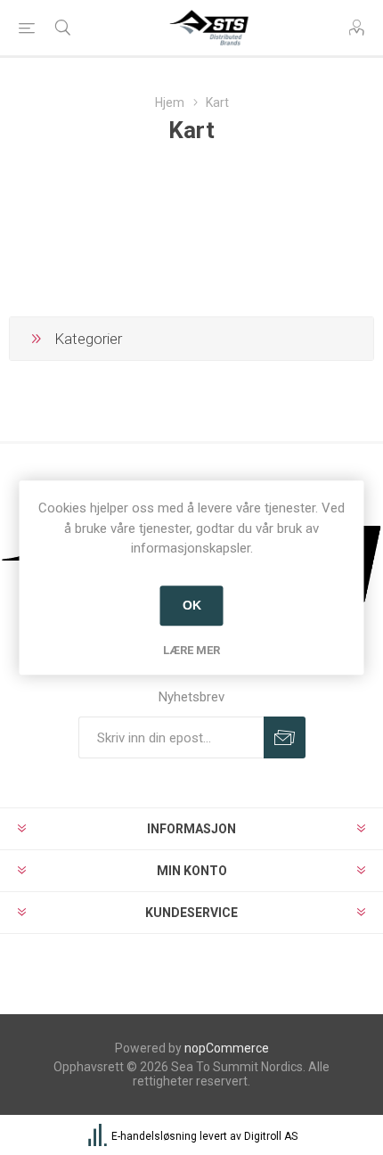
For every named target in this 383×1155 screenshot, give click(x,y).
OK (192, 605)
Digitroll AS (270, 1137)
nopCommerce (226, 1048)
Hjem (169, 102)
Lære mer (191, 650)
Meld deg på (285, 737)
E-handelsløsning (154, 1137)
